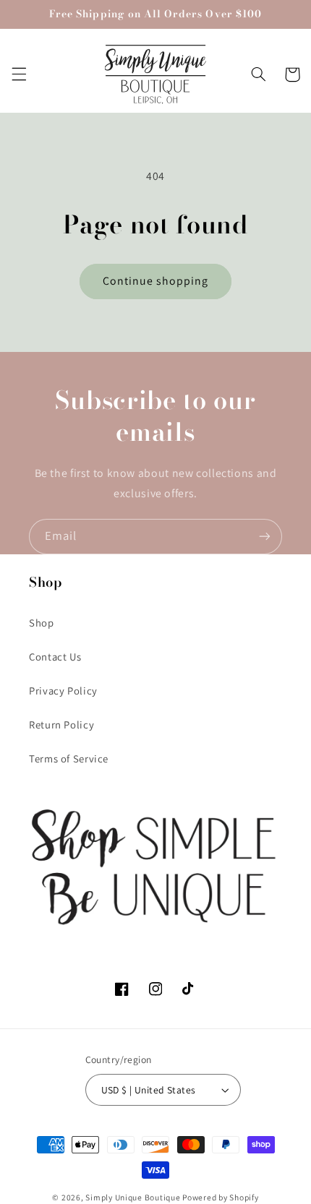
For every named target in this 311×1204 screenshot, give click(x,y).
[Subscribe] (264, 536)
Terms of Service (68, 758)
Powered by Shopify (220, 1197)
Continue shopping (156, 280)
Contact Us (55, 656)
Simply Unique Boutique (133, 1197)
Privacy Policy (63, 690)
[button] (18, 74)
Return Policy (61, 724)
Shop (41, 622)
